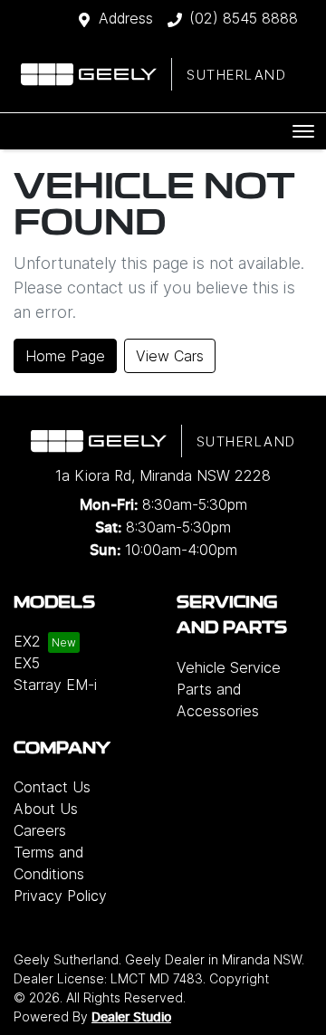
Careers (40, 830)
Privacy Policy (60, 895)
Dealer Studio (131, 1017)
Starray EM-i (55, 685)
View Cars (170, 356)
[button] (303, 131)
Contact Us (52, 787)
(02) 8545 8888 (243, 18)
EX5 (27, 663)
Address (126, 18)
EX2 (27, 641)
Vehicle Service (229, 667)
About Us (46, 809)
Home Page (65, 356)
